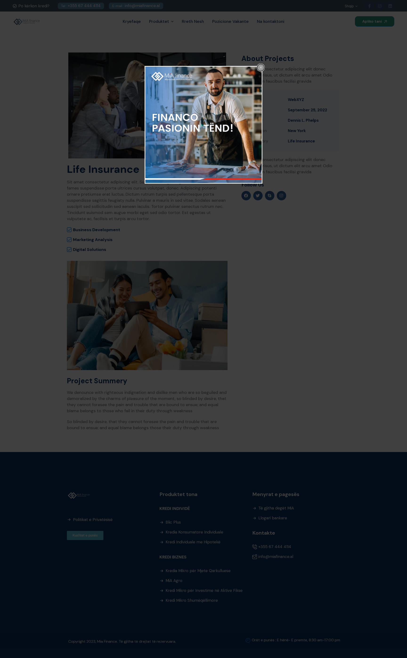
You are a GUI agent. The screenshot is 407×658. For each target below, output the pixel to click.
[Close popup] (260, 67)
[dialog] (203, 125)
